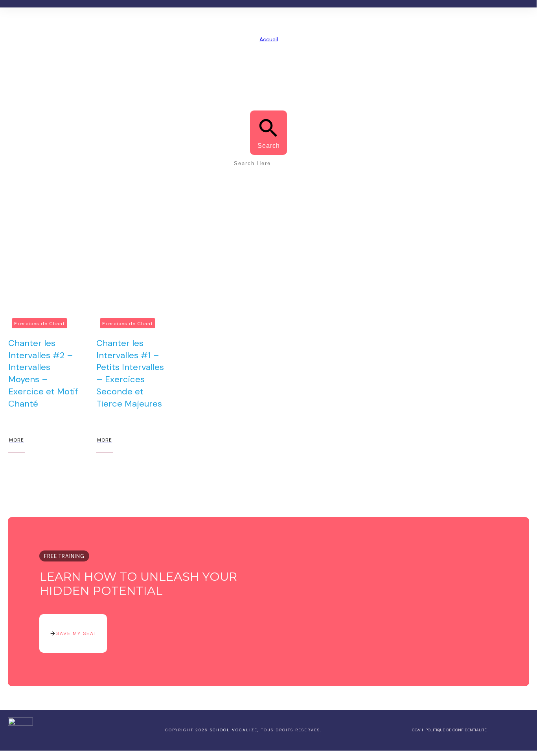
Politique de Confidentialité (456, 730)
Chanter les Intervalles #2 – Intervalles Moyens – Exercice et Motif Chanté (43, 373)
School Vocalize (233, 730)
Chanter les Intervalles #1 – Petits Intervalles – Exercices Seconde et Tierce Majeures (130, 373)
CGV (416, 730)
